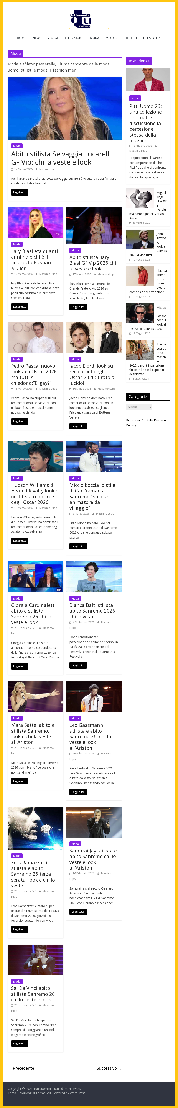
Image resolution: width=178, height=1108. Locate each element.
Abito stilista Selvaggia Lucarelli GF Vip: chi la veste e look (61, 158)
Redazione (133, 420)
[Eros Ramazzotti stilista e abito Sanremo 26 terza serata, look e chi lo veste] (35, 809)
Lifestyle (150, 38)
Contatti (147, 420)
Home (21, 38)
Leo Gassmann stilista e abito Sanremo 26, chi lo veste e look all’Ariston (90, 736)
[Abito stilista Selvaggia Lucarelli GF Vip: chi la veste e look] (65, 79)
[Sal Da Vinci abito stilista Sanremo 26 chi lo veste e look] (35, 947)
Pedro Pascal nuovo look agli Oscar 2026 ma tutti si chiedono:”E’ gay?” (34, 374)
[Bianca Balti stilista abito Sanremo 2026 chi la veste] (94, 564)
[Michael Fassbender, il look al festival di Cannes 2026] (140, 305)
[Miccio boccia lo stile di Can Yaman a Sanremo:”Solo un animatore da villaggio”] (94, 444)
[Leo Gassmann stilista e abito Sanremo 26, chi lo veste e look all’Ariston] (94, 684)
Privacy (131, 425)
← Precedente (21, 1068)
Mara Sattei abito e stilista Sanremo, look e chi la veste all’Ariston (32, 733)
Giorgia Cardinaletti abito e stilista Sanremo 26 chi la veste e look (33, 613)
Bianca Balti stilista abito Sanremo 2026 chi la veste (92, 611)
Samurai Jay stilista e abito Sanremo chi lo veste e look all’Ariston (93, 859)
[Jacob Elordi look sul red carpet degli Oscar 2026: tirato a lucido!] (94, 324)
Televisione (73, 38)
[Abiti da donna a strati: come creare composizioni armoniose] (140, 269)
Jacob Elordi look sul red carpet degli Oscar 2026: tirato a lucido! (91, 374)
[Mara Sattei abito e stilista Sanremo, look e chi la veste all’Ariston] (35, 684)
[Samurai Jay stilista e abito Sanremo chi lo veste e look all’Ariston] (94, 809)
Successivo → (109, 1068)
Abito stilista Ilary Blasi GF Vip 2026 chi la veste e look (92, 263)
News (37, 38)
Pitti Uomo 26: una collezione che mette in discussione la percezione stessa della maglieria (145, 123)
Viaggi (53, 38)
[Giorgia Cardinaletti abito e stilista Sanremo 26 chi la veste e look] (35, 564)
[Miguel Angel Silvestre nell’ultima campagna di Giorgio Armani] (140, 191)
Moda (94, 38)
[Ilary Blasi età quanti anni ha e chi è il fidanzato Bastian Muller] (35, 210)
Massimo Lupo (48, 169)
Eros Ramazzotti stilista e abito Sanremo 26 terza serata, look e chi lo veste (33, 874)
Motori (112, 38)
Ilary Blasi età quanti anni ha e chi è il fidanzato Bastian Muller (34, 259)
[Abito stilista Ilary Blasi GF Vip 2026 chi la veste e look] (94, 210)
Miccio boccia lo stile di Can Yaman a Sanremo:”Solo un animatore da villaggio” (92, 496)
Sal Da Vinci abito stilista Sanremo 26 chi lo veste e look (33, 994)
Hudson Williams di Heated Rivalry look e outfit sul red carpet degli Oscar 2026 (34, 493)
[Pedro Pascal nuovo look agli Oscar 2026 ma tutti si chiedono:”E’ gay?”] (35, 324)
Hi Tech (131, 38)
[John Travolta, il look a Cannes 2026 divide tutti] (140, 232)
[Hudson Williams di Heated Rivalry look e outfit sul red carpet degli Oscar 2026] (35, 444)
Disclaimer (161, 420)
